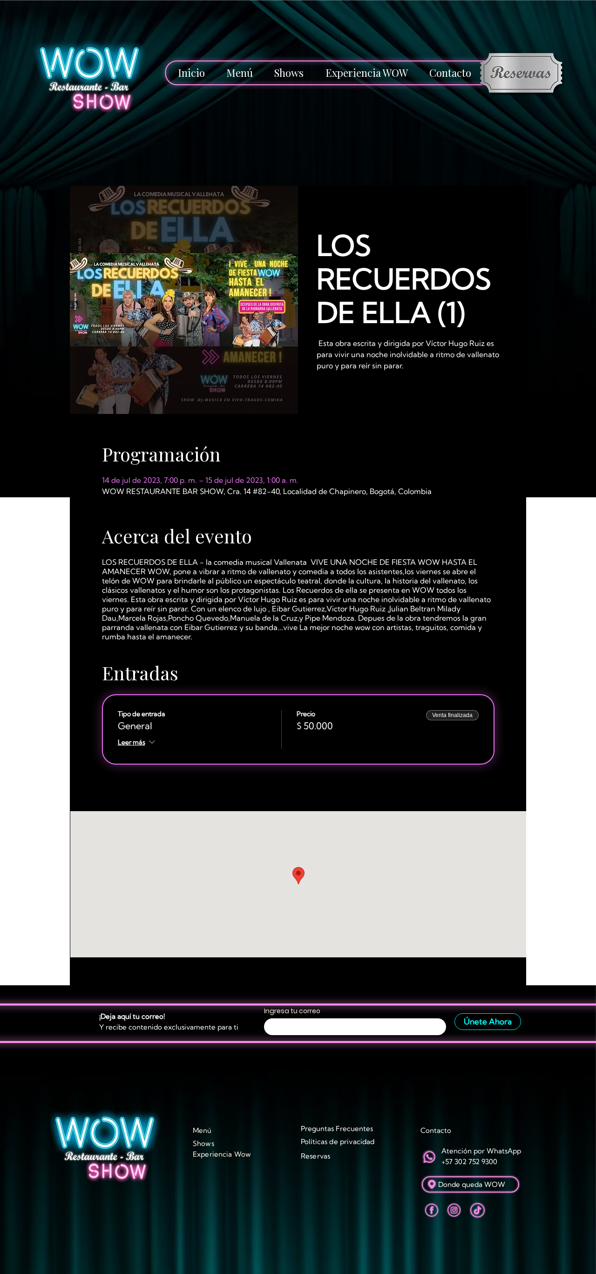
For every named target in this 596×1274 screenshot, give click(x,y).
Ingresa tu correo (292, 1011)
